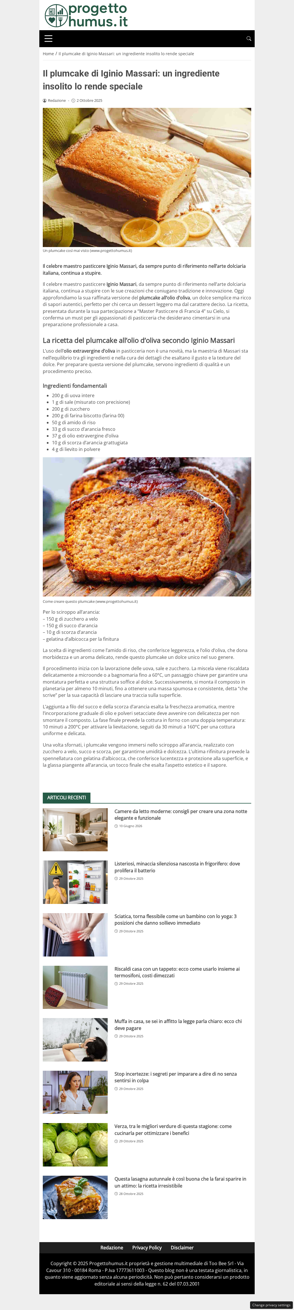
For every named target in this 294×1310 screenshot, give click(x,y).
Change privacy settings (271, 1305)
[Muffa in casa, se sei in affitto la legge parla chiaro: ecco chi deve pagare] (75, 1040)
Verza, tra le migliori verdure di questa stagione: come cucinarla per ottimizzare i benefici (173, 1129)
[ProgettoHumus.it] (86, 15)
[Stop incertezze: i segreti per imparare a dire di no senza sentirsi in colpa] (75, 1092)
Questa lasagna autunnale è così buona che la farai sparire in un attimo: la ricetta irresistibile (180, 1182)
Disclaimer (182, 1247)
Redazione (111, 1247)
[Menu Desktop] (48, 38)
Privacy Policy (147, 1247)
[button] (249, 38)
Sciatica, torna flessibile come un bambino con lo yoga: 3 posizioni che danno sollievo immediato (176, 919)
